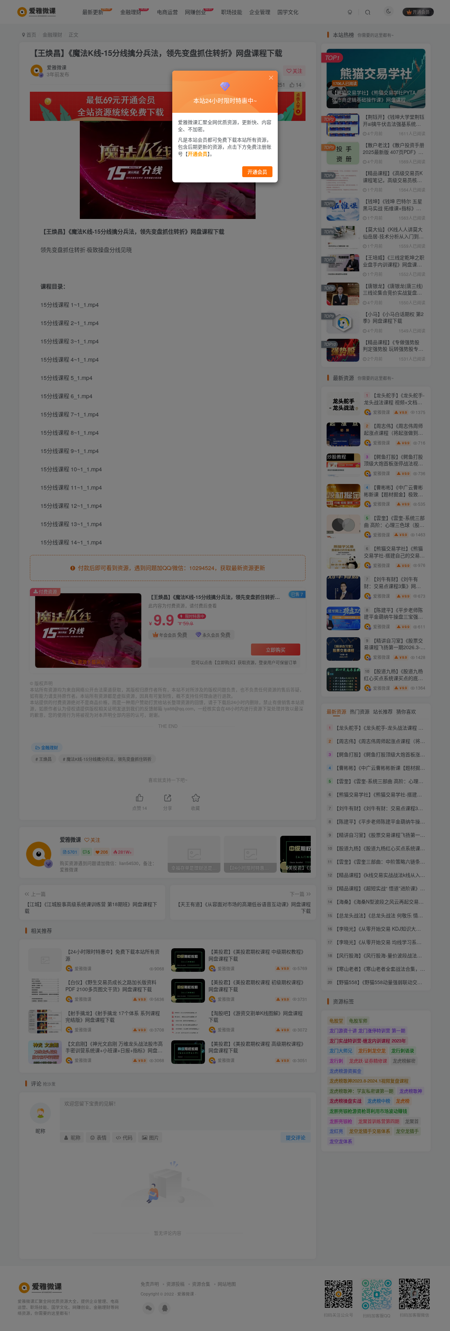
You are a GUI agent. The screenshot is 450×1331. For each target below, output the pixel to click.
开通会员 (257, 171)
